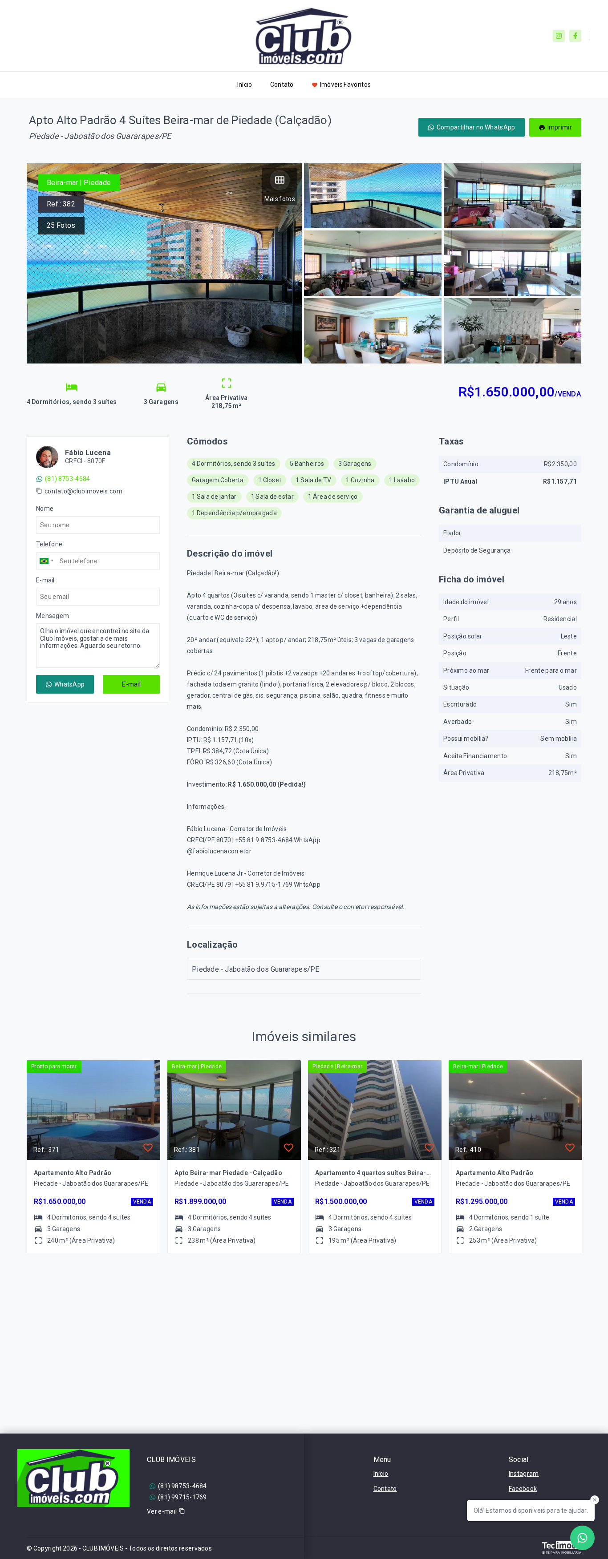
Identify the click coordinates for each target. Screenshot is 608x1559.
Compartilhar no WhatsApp (476, 127)
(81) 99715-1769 (182, 1497)
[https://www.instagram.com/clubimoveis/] (559, 36)
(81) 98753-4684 (182, 1486)
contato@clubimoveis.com (83, 491)
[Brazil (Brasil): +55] (46, 561)
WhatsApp (69, 684)
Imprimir (559, 127)
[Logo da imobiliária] (73, 1478)
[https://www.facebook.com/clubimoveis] (575, 36)
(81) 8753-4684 (67, 478)
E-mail (131, 684)
